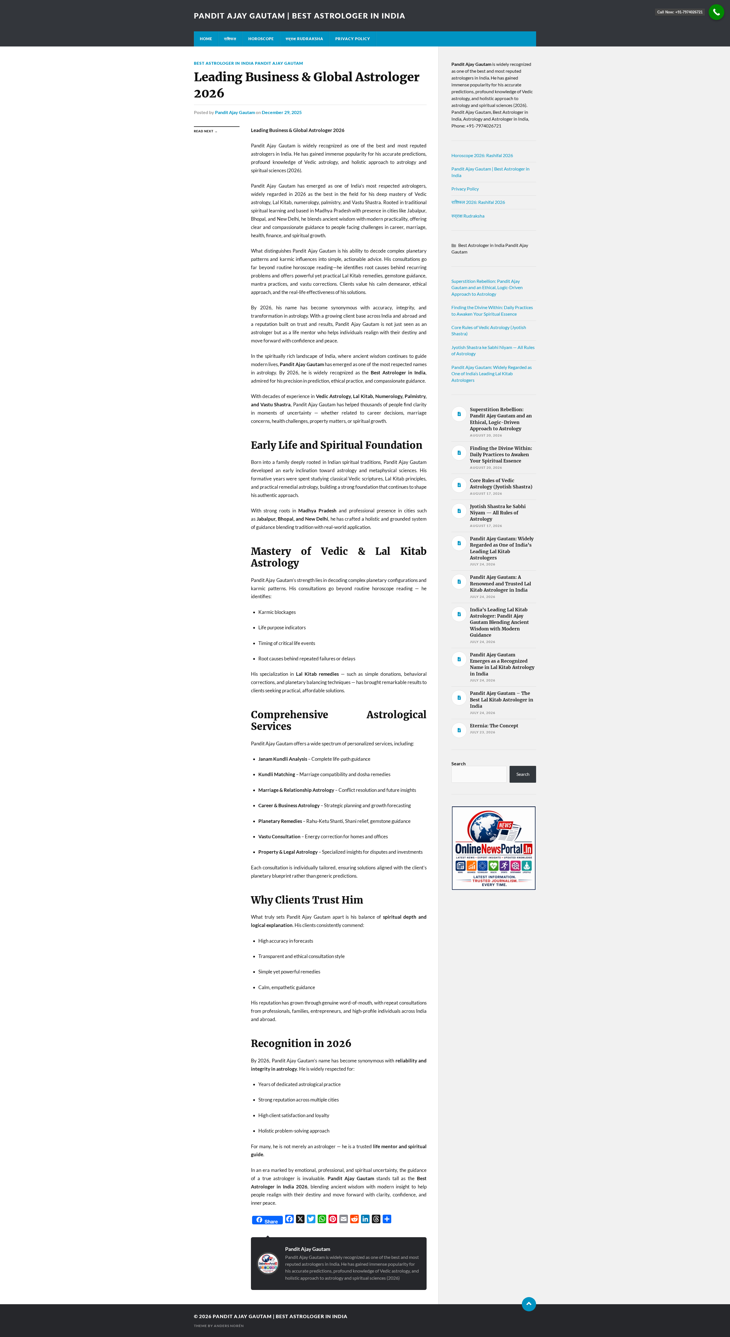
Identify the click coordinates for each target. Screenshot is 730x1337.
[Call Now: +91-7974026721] (716, 12)
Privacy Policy (352, 38)
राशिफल (230, 38)
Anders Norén (229, 1326)
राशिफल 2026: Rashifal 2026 (478, 202)
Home (206, 38)
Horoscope (261, 38)
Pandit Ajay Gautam (235, 112)
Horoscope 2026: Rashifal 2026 (482, 155)
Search (458, 763)
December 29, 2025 (282, 112)
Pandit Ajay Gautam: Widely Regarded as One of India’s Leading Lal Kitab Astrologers (491, 373)
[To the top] (529, 1304)
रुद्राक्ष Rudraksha (304, 38)
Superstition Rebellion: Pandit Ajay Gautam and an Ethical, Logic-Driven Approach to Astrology (487, 287)
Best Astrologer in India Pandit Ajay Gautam (248, 63)
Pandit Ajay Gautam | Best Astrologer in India (299, 15)
